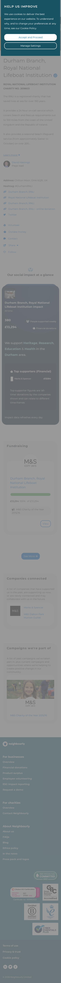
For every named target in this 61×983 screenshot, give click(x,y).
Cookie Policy (28, 28)
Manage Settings (31, 45)
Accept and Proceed (31, 37)
